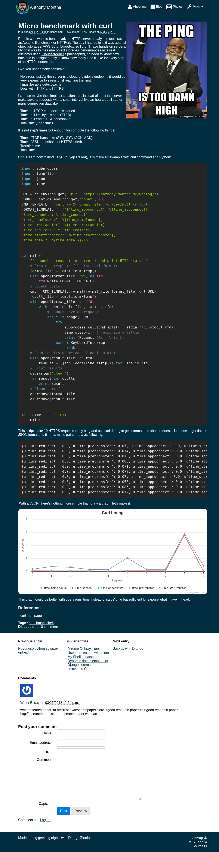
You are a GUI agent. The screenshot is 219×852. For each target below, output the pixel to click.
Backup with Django (128, 648)
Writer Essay (30, 703)
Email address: (41, 742)
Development (72, 32)
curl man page (31, 615)
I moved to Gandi (80, 669)
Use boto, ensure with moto (88, 653)
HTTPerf (63, 42)
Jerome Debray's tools (84, 649)
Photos (178, 6)
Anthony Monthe (45, 7)
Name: (47, 733)
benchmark (37, 623)
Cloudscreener (52, 54)
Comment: (44, 760)
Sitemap (197, 838)
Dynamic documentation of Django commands (88, 663)
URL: (48, 752)
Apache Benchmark (37, 42)
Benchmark (56, 32)
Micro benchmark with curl (65, 26)
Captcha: (45, 803)
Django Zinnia (79, 838)
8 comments (50, 627)
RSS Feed (196, 842)
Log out (45, 820)
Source (198, 846)
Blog (159, 6)
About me (139, 6)
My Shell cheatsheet (83, 657)
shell (50, 623)
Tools (196, 6)
